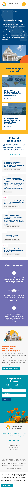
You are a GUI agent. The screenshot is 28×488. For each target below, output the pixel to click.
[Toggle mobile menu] (24, 4)
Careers (24, 433)
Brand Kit (16, 433)
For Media (13, 436)
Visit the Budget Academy (10, 368)
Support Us (21, 436)
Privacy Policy (4, 482)
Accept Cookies (7, 485)
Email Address (7, 388)
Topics (4, 433)
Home (3, 11)
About (10, 433)
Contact (5, 436)
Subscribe (6, 399)
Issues (7, 11)
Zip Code (6, 393)
